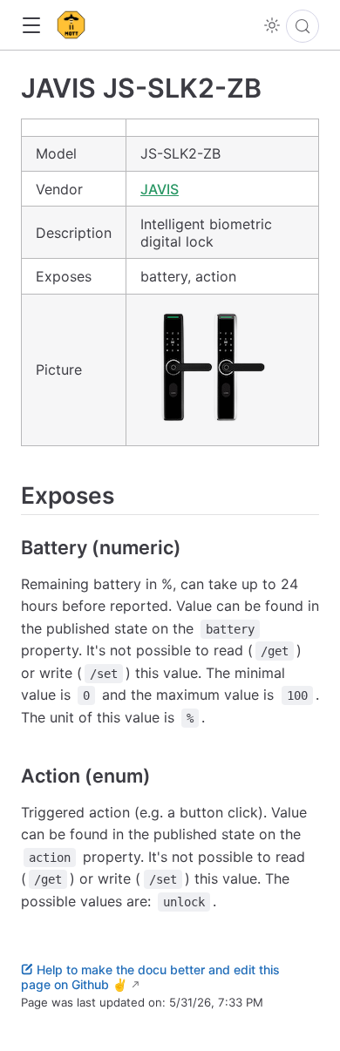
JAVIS (159, 189)
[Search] (302, 26)
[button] (31, 26)
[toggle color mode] (272, 25)
